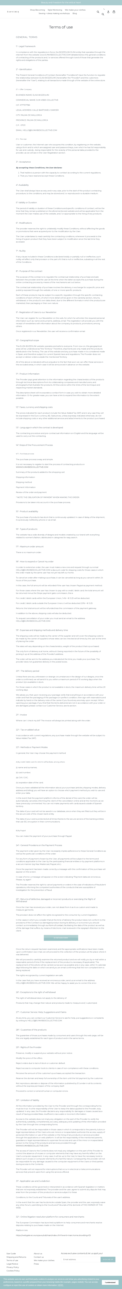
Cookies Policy (13, 1271)
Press (36, 1264)
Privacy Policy (13, 1267)
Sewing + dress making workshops (54, 13)
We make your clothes (75, 10)
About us (38, 1253)
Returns (24, 899)
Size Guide (11, 1253)
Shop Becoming (37, 10)
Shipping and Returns (16, 1257)
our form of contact (54, 925)
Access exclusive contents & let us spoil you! (82, 1253)
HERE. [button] (61, 1285)
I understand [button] (110, 1282)
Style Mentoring (55, 10)
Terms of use (12, 1260)
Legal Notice (12, 1264)
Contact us (39, 1257)
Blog (75, 13)
